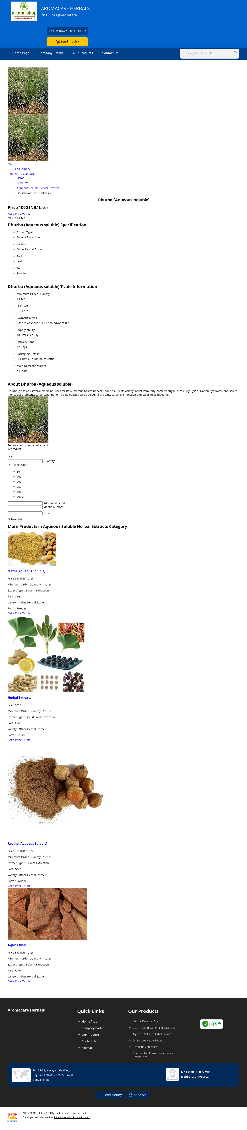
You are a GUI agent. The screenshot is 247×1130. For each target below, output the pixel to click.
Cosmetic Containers (145, 1047)
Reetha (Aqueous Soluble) (27, 843)
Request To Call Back (21, 174)
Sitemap (87, 1048)
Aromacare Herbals (65, 11)
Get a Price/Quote (19, 214)
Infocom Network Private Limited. (72, 1117)
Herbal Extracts (19, 697)
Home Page (20, 53)
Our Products (83, 53)
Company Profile (51, 53)
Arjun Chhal (17, 945)
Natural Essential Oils (145, 1021)
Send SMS (141, 1095)
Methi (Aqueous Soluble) (26, 571)
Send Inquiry (69, 41)
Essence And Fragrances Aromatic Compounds (153, 1055)
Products (22, 183)
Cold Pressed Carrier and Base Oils (154, 1027)
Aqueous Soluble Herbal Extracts (38, 188)
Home (20, 178)
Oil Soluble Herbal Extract (148, 1040)
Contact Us (110, 53)
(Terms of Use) (78, 1113)
